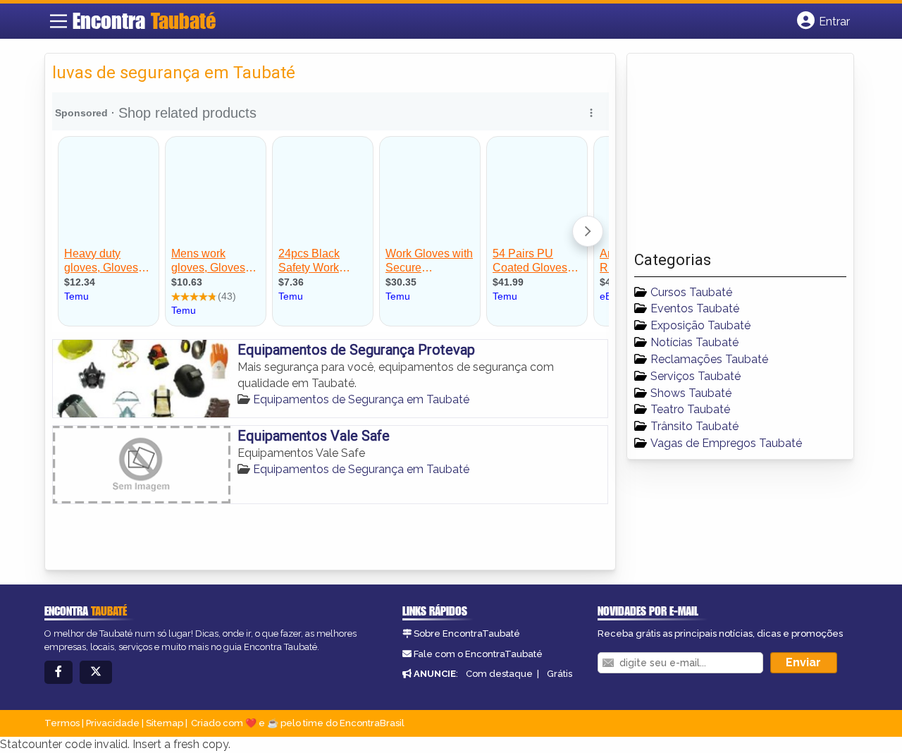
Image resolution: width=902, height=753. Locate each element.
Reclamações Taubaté (709, 359)
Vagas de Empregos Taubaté (726, 443)
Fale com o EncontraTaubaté (478, 654)
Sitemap (164, 723)
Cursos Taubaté (691, 292)
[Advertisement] (740, 156)
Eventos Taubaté (694, 308)
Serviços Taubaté (695, 376)
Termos (62, 723)
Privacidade (113, 723)
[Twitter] (96, 672)
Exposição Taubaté (700, 325)
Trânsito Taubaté (694, 426)
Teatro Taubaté (690, 409)
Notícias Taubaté (694, 342)
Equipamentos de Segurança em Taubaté (361, 399)
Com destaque (499, 673)
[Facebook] (58, 672)
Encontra (144, 20)
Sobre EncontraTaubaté (467, 633)
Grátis (559, 673)
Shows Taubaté (690, 393)
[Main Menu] (58, 21)
